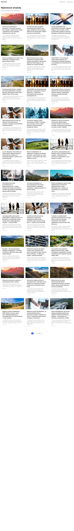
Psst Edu (4, 2)
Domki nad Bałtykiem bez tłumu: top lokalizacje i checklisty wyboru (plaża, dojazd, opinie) (12, 59)
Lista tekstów (62, 1)
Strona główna (70, 1)
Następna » (40, 333)
